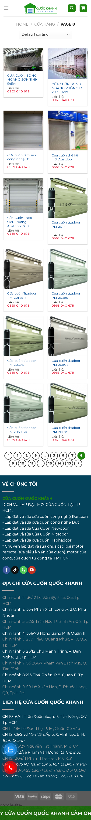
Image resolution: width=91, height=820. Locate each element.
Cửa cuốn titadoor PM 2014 (66, 224)
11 (31, 463)
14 (59, 463)
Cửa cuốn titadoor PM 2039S (21, 363)
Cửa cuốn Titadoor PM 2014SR (21, 295)
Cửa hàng (44, 24)
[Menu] (6, 8)
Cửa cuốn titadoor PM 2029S (66, 295)
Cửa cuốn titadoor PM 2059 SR (21, 430)
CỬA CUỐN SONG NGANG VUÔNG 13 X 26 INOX (67, 86)
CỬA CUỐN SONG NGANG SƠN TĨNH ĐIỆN (22, 78)
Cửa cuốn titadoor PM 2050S (66, 363)
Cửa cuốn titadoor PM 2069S (66, 430)
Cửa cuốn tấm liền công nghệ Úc (21, 157)
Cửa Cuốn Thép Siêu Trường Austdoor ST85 (19, 220)
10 (22, 463)
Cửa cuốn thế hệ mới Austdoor (65, 157)
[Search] (72, 8)
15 (69, 463)
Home (22, 24)
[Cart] (83, 8)
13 (50, 463)
